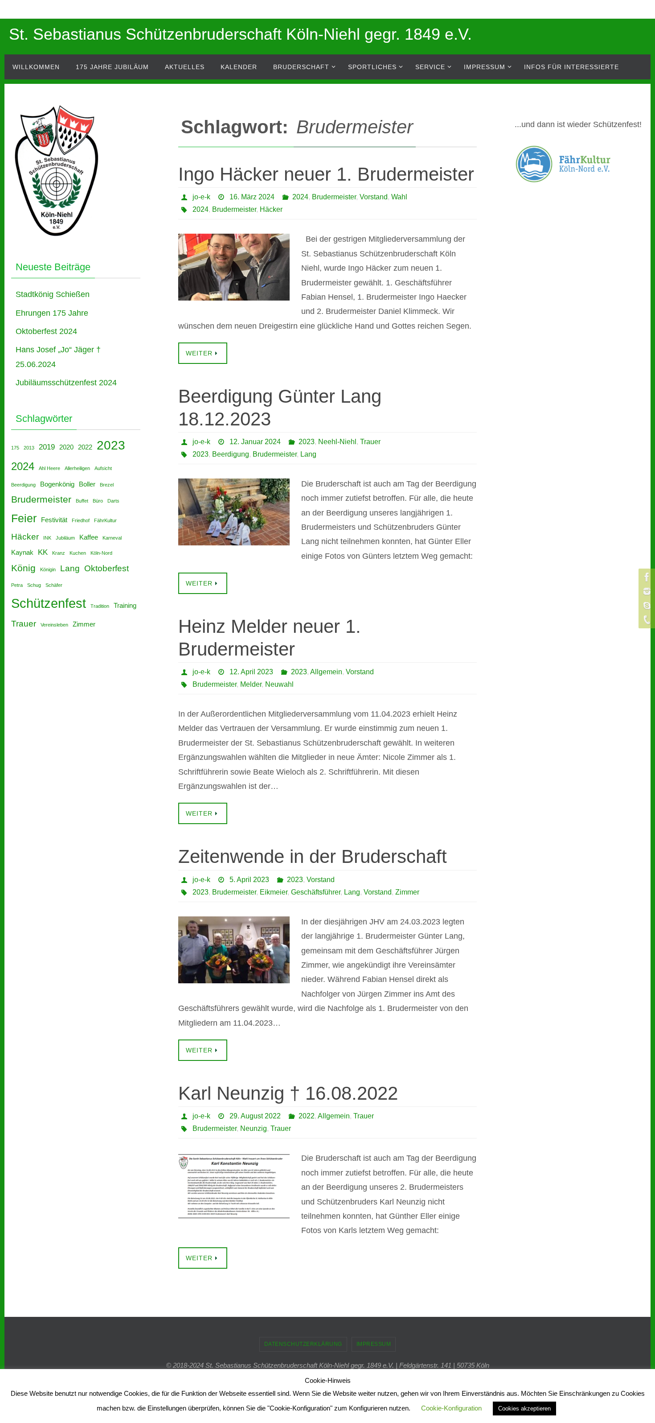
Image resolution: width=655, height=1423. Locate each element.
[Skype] (646, 605)
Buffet (82, 500)
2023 (307, 441)
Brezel (107, 484)
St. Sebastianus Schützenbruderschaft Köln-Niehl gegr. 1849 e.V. (240, 34)
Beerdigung (230, 454)
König (23, 568)
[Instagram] (646, 591)
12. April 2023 (251, 672)
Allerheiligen (77, 468)
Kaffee (88, 537)
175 (15, 447)
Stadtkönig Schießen (53, 294)
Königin (48, 569)
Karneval (112, 537)
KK (43, 552)
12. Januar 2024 (255, 441)
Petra (17, 585)
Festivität (54, 520)
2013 (29, 447)
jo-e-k (201, 197)
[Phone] (646, 619)
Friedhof (81, 520)
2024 (300, 197)
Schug (34, 585)
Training (125, 605)
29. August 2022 (255, 1116)
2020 (66, 447)
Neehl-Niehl (337, 441)
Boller (87, 484)
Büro (98, 500)
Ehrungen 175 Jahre (52, 313)
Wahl (399, 197)
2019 (47, 446)
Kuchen (78, 553)
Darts (113, 500)
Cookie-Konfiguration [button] (451, 1408)
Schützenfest (48, 603)
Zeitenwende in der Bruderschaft (312, 856)
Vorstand (374, 197)
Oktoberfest (106, 568)
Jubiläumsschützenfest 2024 (66, 382)
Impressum (373, 1344)
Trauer (370, 441)
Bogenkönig (57, 484)
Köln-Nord (101, 553)
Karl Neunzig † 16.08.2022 (288, 1093)
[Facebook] (646, 577)
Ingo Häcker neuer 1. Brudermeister (326, 174)
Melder (251, 684)
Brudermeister (334, 197)
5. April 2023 (249, 879)
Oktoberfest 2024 (46, 331)
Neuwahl (279, 684)
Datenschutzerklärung (303, 1344)
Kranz (58, 553)
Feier (24, 518)
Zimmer (407, 892)
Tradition (99, 606)
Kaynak (22, 552)
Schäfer (53, 585)
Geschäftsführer (315, 892)
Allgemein (326, 672)
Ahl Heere (49, 468)
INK (47, 537)
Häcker (271, 209)
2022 (307, 1116)
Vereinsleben (54, 624)
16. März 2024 (251, 197)
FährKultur (105, 520)
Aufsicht (103, 468)
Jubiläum (65, 537)
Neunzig (253, 1128)
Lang (308, 454)
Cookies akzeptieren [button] (524, 1408)
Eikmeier (273, 892)
